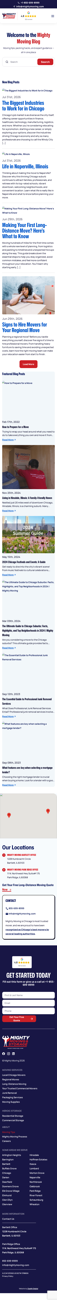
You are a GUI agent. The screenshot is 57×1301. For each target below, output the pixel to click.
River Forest (36, 1195)
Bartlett (6, 1164)
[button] (9, 815)
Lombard (34, 1168)
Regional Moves (10, 1079)
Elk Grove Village (11, 1191)
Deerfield (7, 1182)
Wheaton (34, 1204)
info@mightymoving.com (30, 6)
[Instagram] (8, 1053)
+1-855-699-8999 (30, 2)
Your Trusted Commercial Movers (19, 1088)
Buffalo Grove (9, 1168)
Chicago (6, 1173)
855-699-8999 (16, 908)
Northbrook (36, 1182)
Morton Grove (37, 1173)
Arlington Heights (11, 1155)
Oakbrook (35, 1186)
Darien (5, 1177)
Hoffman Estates (38, 1159)
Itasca (33, 1164)
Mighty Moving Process (14, 1136)
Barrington (8, 1159)
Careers (6, 1141)
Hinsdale (34, 1155)
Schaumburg (36, 1199)
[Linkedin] (13, 1053)
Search (45, 62)
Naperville (35, 1177)
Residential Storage (12, 1116)
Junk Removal (9, 1093)
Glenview (7, 1204)
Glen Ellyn (7, 1199)
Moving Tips (8, 1132)
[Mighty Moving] (16, 1042)
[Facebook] (3, 1053)
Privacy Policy (7, 1276)
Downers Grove (10, 1186)
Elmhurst (7, 1195)
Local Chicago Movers (13, 1075)
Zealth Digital (33, 1289)
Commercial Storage (13, 1120)
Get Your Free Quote (16, 1019)
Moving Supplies (11, 1102)
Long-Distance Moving (14, 1084)
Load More (28, 364)
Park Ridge (35, 1191)
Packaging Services (12, 1097)
